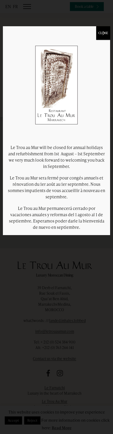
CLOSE (103, 33)
